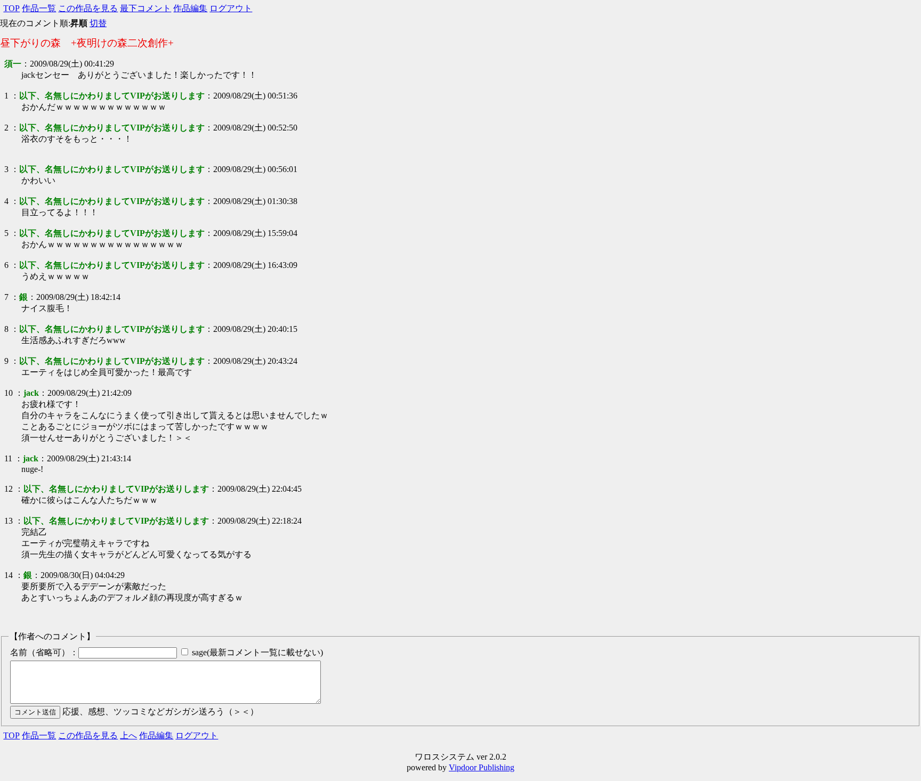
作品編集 (190, 8)
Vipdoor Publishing (481, 767)
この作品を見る (88, 8)
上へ (128, 735)
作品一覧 (39, 8)
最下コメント (145, 8)
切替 (98, 23)
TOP (11, 8)
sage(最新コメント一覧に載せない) (257, 652)
